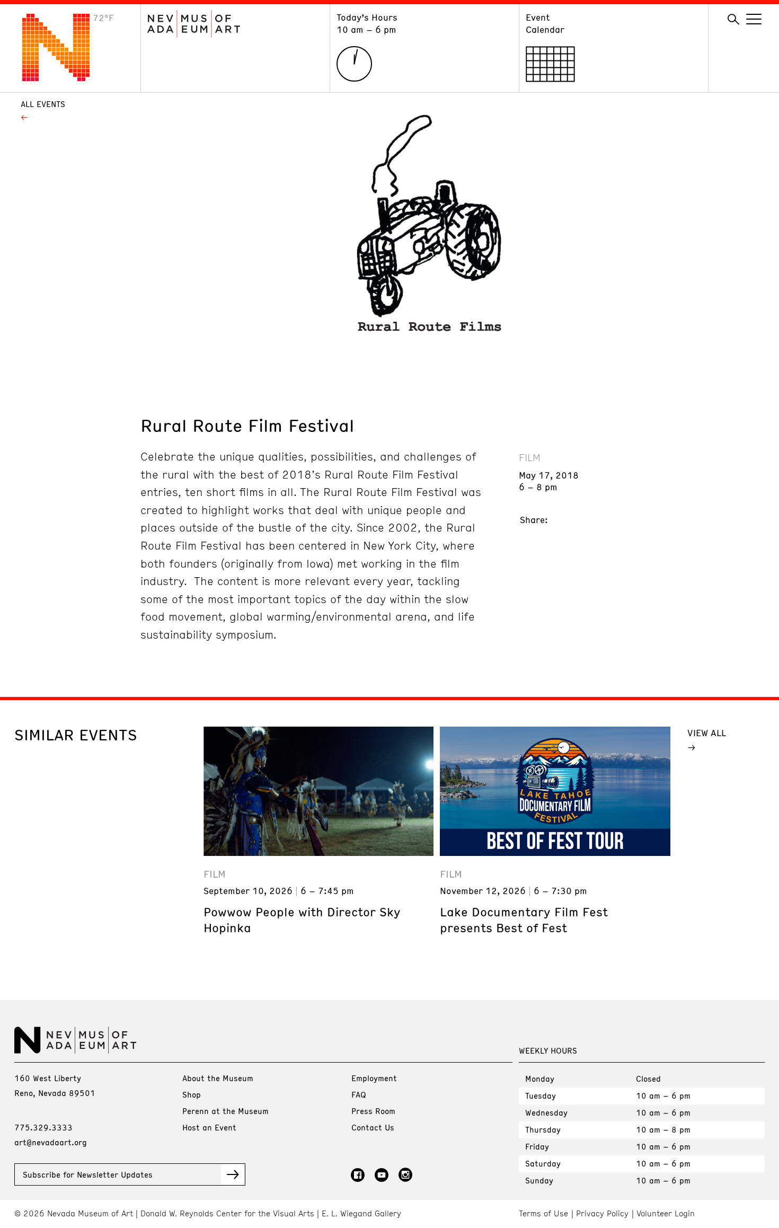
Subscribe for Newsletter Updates (88, 1174)
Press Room (373, 1111)
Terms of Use (543, 1213)
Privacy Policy (602, 1213)
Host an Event (209, 1127)
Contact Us (372, 1127)
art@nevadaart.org (50, 1142)
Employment (374, 1078)
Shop (191, 1094)
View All (706, 732)
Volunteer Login (665, 1213)
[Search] (733, 20)
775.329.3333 (43, 1127)
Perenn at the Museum (225, 1111)
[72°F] (64, 78)
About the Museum (217, 1078)
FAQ (358, 1094)
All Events (43, 104)
